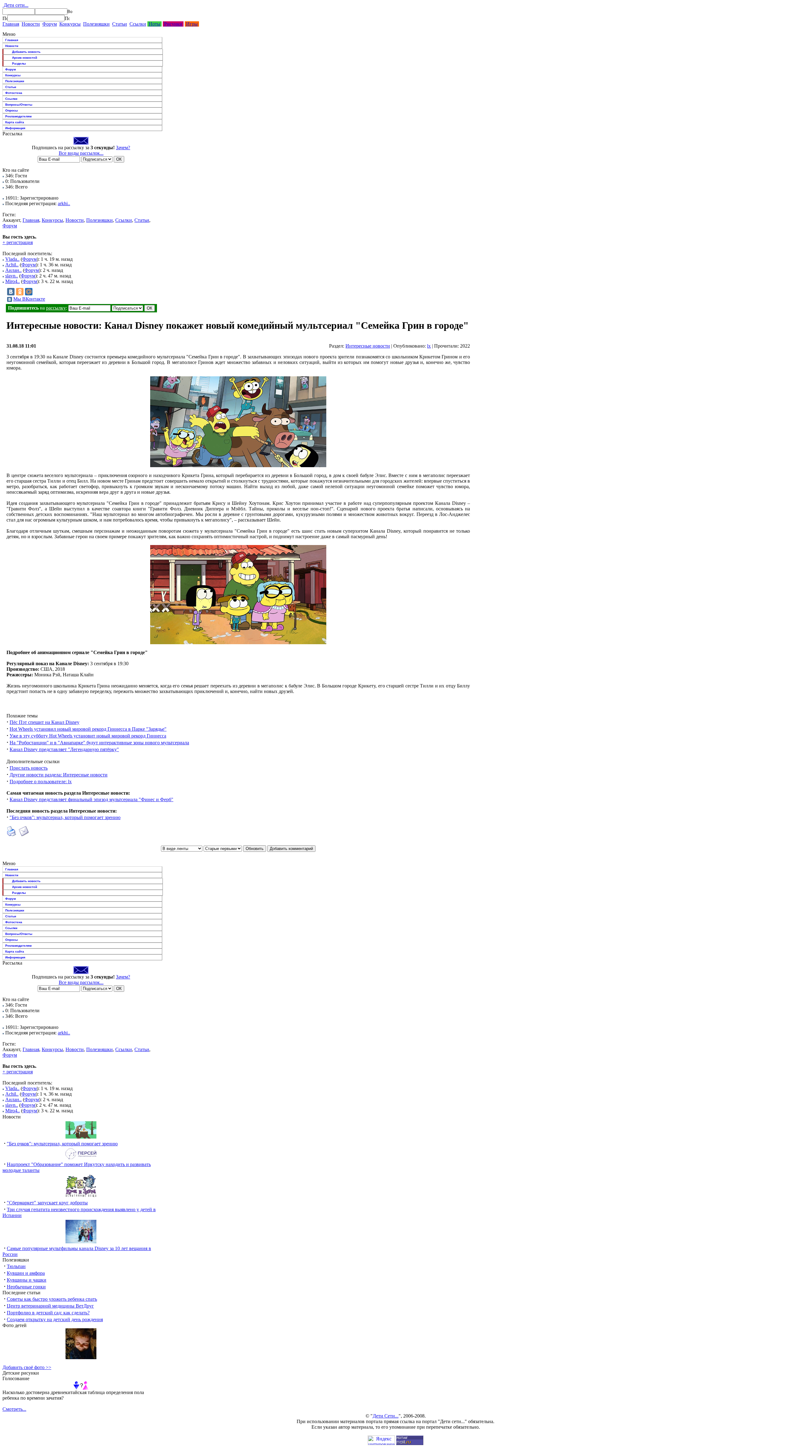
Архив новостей (24, 57)
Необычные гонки (26, 1286)
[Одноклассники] (19, 291)
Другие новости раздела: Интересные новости (59, 774)
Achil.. (12, 264)
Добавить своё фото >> (26, 1367)
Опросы (11, 110)
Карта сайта (14, 122)
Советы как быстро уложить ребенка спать (52, 1299)
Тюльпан (16, 1266)
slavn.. (11, 275)
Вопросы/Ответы (18, 104)
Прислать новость (29, 768)
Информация (15, 128)
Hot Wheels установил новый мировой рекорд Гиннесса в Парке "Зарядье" (88, 729)
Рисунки (173, 24)
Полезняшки (96, 24)
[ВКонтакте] (11, 291)
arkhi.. (64, 203)
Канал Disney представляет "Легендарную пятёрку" (64, 749)
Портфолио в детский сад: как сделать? (48, 1312)
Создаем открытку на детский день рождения (55, 1319)
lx (429, 346)
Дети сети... (15, 5)
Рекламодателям (18, 116)
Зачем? (123, 147)
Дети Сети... (386, 1415)
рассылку (56, 308)
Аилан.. (13, 270)
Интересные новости (367, 346)
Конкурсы (70, 24)
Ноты (154, 24)
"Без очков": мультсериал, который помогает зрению (65, 817)
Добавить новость (26, 51)
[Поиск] (4, 18)
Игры (192, 24)
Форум (49, 24)
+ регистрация (17, 242)
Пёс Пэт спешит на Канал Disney (44, 722)
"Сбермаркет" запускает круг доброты (47, 1202)
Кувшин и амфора (26, 1273)
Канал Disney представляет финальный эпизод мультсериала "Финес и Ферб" (91, 799)
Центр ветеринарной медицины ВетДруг (50, 1305)
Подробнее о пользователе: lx (41, 781)
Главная (10, 24)
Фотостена (13, 93)
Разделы (19, 63)
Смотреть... (14, 1409)
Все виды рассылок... (81, 153)
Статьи (119, 24)
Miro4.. (12, 281)
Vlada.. (12, 259)
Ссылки (137, 24)
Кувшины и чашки (26, 1280)
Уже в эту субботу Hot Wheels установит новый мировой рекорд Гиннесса (88, 735)
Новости (31, 24)
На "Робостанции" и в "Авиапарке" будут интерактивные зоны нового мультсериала (99, 742)
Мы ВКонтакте (29, 299)
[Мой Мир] (28, 291)
